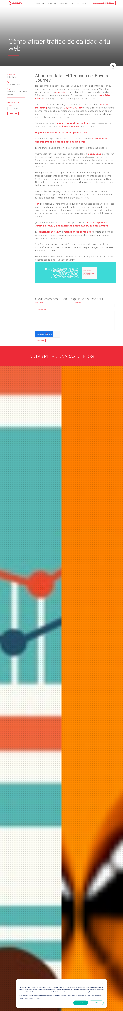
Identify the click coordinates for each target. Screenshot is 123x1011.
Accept (81, 1002)
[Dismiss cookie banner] (103, 983)
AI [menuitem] (72, 3)
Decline (96, 1002)
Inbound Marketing (14, 91)
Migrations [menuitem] (64, 3)
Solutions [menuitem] (80, 3)
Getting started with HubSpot (103, 3)
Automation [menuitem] (52, 3)
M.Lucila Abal (12, 77)
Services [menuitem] (39, 3)
